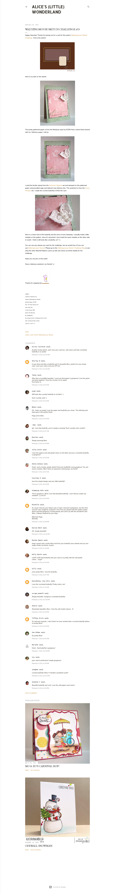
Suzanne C (36, 682)
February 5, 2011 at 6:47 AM (40, 431)
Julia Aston (37, 450)
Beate (34, 407)
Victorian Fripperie (55, 185)
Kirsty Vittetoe (38, 347)
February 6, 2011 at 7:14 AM (40, 587)
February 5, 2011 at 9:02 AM (40, 484)
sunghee (35, 669)
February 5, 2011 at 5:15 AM (40, 401)
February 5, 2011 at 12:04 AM (41, 355)
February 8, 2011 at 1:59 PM (40, 663)
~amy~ (34, 425)
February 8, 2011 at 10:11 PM (41, 676)
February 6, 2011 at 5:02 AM (40, 562)
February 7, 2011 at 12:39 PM (41, 651)
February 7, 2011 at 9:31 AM (40, 638)
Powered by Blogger (59, 887)
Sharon (34, 606)
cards (31, 335)
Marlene (35, 645)
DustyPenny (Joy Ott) (41, 581)
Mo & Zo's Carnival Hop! (42, 766)
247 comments (35, 770)
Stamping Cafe (38, 490)
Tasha (34, 375)
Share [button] (27, 332)
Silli (34, 569)
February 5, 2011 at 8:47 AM (40, 472)
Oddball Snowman (38, 845)
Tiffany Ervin (38, 618)
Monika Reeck (37, 540)
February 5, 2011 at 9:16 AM (40, 498)
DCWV (36, 335)
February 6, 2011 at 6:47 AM (40, 575)
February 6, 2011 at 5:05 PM (40, 626)
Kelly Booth (37, 554)
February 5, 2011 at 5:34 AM (40, 419)
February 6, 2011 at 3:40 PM (40, 612)
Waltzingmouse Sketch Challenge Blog (71, 248)
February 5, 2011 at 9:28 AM (40, 521)
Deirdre (35, 437)
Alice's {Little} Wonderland (48, 9)
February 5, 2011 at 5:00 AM (40, 385)
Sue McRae (36, 632)
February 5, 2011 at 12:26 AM (41, 369)
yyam (33, 391)
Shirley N (36, 361)
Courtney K (36, 478)
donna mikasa (37, 464)
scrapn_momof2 (38, 593)
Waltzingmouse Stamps (36, 248)
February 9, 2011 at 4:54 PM (40, 688)
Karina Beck (37, 528)
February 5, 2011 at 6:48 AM (40, 443)
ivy (33, 657)
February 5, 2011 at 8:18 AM (40, 457)
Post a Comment (31, 693)
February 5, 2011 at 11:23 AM (41, 534)
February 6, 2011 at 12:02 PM (41, 599)
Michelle (35, 505)
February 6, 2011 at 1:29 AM (40, 548)
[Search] (88, 6)
